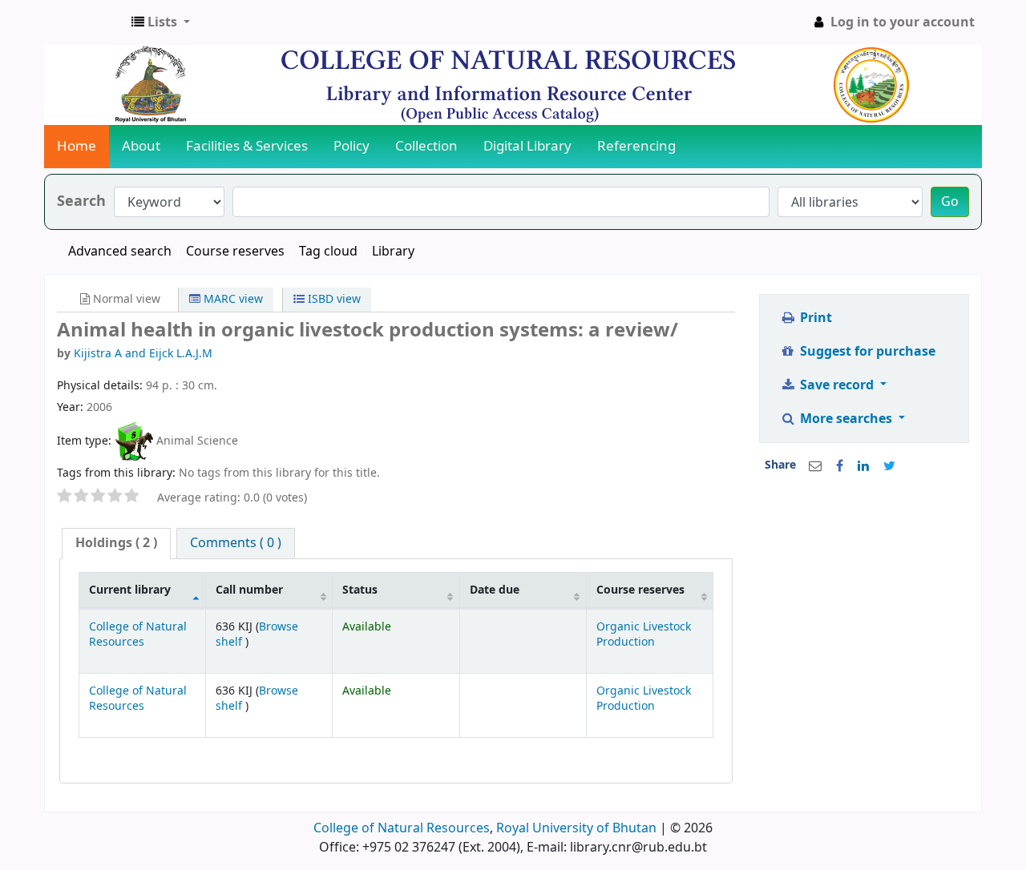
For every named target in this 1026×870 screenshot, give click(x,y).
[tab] (116, 543)
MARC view (231, 299)
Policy (351, 146)
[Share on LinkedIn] (863, 466)
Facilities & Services (247, 146)
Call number (249, 590)
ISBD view (333, 299)
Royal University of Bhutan (576, 828)
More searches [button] (846, 419)
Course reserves (235, 251)
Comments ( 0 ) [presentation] (235, 543)
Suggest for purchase (866, 351)
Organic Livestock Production (643, 634)
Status (360, 590)
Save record (837, 385)
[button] (160, 22)
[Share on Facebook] (839, 466)
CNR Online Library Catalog (85, 22)
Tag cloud (328, 251)
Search (81, 201)
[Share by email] (815, 466)
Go (950, 201)
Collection (426, 146)
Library (393, 251)
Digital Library (527, 146)
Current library (130, 590)
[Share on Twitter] (889, 466)
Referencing (636, 146)
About (141, 146)
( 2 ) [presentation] (116, 543)
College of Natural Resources (138, 634)
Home (76, 146)
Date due (494, 590)
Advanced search (120, 251)
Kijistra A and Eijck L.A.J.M (143, 353)
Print (814, 318)
